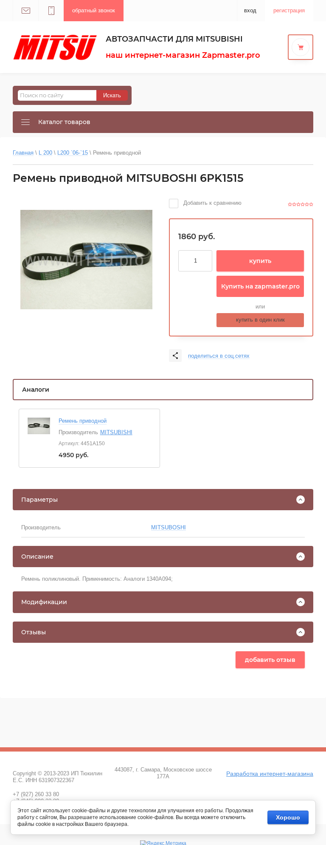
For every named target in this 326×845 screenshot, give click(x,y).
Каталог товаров (64, 122)
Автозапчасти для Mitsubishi (174, 39)
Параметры (39, 499)
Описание (37, 556)
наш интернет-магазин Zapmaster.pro (183, 55)
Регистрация (289, 10)
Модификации (44, 602)
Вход (250, 10)
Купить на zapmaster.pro (260, 286)
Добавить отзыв (270, 660)
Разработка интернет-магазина (269, 773)
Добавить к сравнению (212, 203)
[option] (86, 260)
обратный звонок (93, 10)
